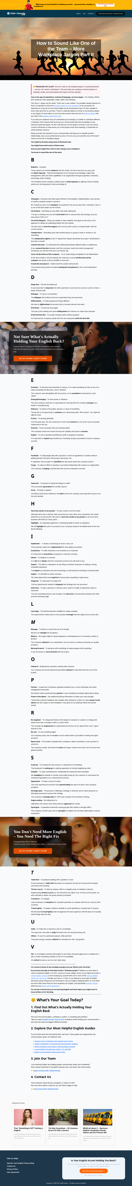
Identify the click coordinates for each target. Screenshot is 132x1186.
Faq (84, 13)
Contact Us (11, 1166)
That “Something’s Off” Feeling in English (28, 1129)
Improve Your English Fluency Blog (20, 1163)
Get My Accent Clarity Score (33, 358)
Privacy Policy (12, 1169)
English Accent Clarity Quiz (53, 1019)
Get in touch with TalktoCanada (45, 1089)
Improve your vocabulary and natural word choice (54, 1041)
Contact (91, 13)
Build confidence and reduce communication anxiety (55, 1047)
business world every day (51, 116)
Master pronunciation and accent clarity (50, 1052)
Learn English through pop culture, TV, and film (53, 1049)
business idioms (89, 113)
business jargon (92, 983)
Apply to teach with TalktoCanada (46, 1070)
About (78, 13)
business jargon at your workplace (66, 106)
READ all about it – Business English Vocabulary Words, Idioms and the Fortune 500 (95, 1130)
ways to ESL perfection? (51, 986)
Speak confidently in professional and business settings (56, 1044)
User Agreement (13, 1172)
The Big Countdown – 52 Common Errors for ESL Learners (63, 1129)
